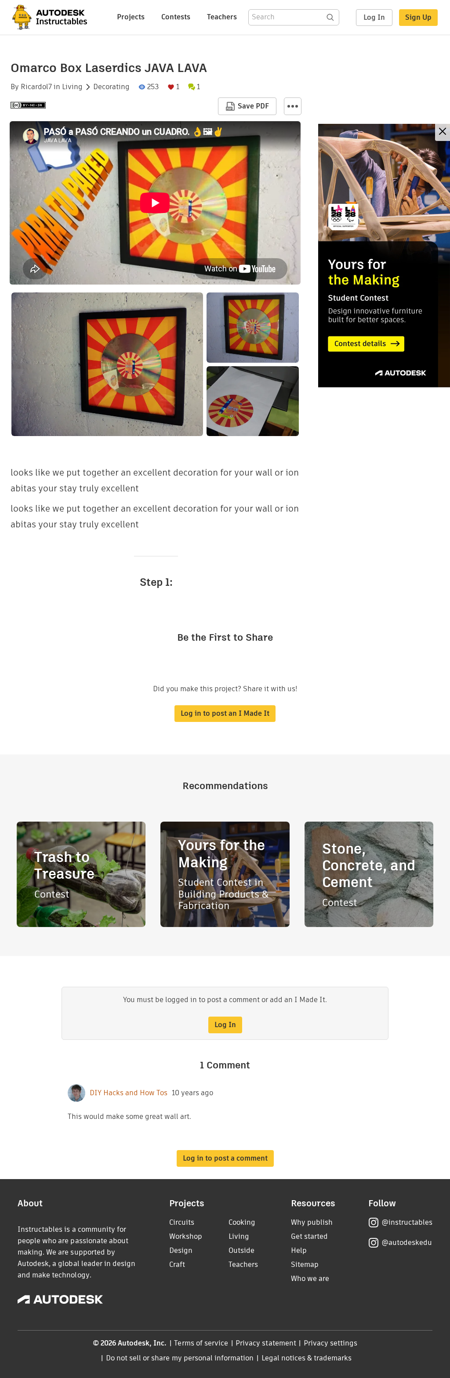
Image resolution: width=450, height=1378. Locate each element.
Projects (131, 17)
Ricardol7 (36, 87)
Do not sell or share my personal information (180, 1358)
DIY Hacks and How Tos (128, 1093)
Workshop (185, 1236)
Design (180, 1250)
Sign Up (418, 17)
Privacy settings (331, 1343)
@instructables (406, 1222)
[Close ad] (442, 132)
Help (299, 1250)
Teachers (222, 17)
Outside (241, 1250)
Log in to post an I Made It (225, 713)
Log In (374, 17)
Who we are (310, 1278)
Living (72, 87)
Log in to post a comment (225, 1158)
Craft (177, 1264)
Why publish (312, 1222)
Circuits (181, 1222)
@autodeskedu (406, 1242)
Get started (309, 1236)
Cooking (242, 1222)
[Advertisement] (384, 255)
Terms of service (201, 1343)
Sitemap (305, 1264)
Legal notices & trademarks (306, 1358)
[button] (292, 106)
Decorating (111, 87)
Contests (175, 17)
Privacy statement (266, 1343)
